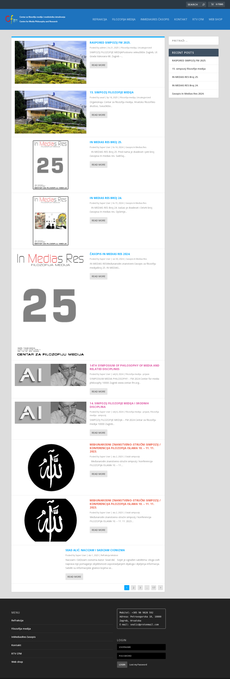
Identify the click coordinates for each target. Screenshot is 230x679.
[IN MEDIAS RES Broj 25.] (50, 164)
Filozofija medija (124, 19)
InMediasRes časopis (155, 19)
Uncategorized (145, 47)
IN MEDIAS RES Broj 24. (106, 198)
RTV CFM (198, 19)
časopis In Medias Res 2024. (110, 254)
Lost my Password (138, 664)
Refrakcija (100, 19)
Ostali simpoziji (132, 456)
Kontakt (180, 19)
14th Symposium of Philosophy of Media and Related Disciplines (124, 367)
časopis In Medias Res (135, 147)
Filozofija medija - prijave (137, 374)
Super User (105, 147)
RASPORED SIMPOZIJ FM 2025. (110, 42)
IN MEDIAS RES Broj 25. (106, 142)
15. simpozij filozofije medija (112, 92)
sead (102, 97)
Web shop (215, 19)
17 (153, 587)
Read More (98, 65)
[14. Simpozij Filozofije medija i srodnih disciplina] (50, 413)
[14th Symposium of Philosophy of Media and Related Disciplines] (50, 375)
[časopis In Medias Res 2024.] (50, 304)
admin (103, 47)
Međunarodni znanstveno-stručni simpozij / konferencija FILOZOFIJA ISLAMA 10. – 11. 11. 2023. (125, 448)
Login (122, 664)
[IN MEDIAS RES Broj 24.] (50, 220)
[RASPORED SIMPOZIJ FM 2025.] (50, 62)
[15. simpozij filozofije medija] (50, 112)
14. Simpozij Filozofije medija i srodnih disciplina (119, 405)
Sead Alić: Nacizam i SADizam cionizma (95, 550)
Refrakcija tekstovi (109, 555)
